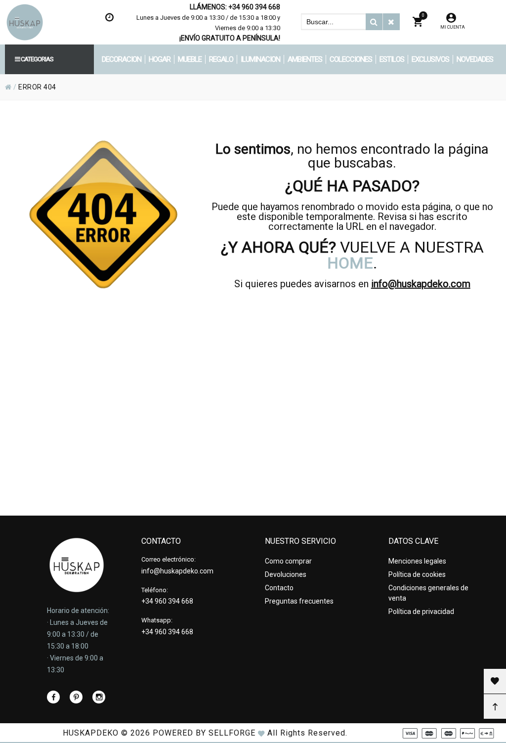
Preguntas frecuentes (299, 601)
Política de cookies (417, 574)
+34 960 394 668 (254, 7)
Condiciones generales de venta (428, 593)
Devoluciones (285, 574)
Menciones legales (417, 561)
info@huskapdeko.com (420, 284)
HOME (350, 263)
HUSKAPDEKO (91, 733)
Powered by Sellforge (204, 733)
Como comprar (288, 561)
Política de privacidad (421, 611)
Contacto (279, 588)
